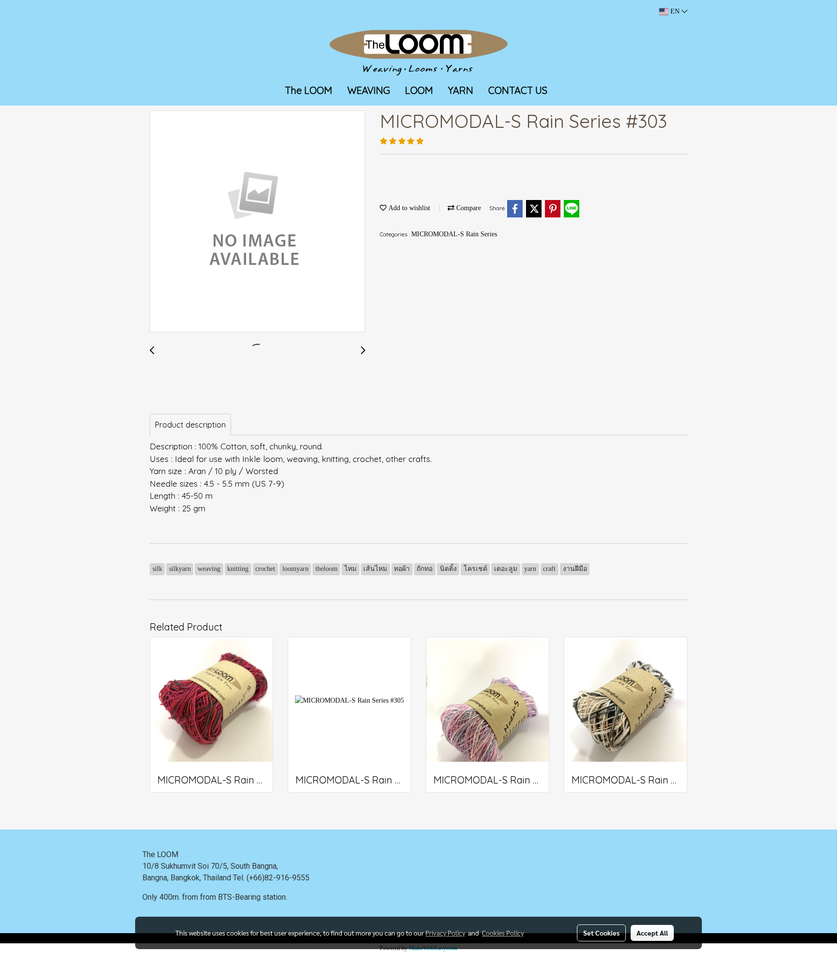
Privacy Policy (445, 932)
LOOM (419, 90)
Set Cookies (601, 932)
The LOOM (308, 90)
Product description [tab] (190, 425)
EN (675, 11)
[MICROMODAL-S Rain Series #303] (257, 222)
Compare (467, 208)
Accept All (652, 932)
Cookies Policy (503, 932)
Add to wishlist (408, 208)
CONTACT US (517, 90)
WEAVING (368, 90)
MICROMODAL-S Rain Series (454, 234)
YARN (460, 90)
